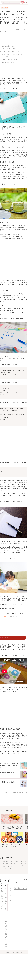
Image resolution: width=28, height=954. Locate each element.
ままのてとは (6, 913)
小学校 (3, 866)
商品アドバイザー (6, 908)
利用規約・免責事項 (6, 920)
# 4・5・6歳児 (4, 7)
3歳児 (16, 861)
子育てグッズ (10, 866)
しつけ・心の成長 (17, 863)
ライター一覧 (6, 893)
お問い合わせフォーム (20, 888)
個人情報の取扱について (6, 937)
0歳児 (3, 861)
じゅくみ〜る (9, 908)
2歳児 (12, 861)
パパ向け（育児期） (7, 868)
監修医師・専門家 (6, 900)
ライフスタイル (2, 906)
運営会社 (9, 885)
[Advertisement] (14, 260)
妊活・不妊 (2, 890)
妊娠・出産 (2, 895)
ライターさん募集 (9, 894)
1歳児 (7, 861)
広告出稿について (9, 901)
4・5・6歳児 (22, 861)
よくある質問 (6, 944)
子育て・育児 (2, 900)
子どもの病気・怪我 (7, 863)
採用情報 (9, 889)
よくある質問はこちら (17, 884)
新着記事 (6, 889)
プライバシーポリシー (6, 928)
